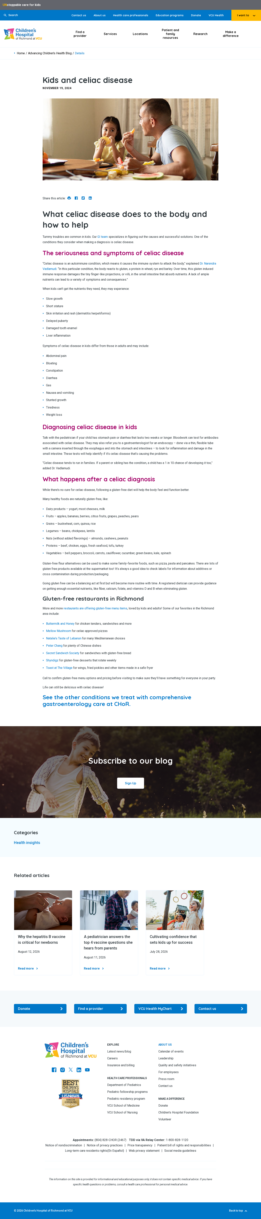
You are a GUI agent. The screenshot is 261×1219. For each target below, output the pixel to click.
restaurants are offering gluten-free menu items (95, 608)
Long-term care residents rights (86, 1150)
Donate (196, 15)
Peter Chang (54, 645)
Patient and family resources (170, 34)
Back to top (236, 1210)
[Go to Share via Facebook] (76, 198)
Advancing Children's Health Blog (50, 53)
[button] (11, 15)
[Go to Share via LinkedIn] (90, 198)
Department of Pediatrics (124, 1085)
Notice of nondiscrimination (63, 1145)
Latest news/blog (119, 1051)
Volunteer (164, 1119)
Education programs (169, 15)
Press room (166, 1079)
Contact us (78, 15)
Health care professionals (130, 15)
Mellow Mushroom (58, 631)
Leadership (165, 1058)
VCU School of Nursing (122, 1112)
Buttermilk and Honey (60, 623)
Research (200, 34)
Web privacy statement (144, 1150)
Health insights (27, 842)
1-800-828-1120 (177, 1140)
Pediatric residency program (126, 1098)
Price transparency (139, 1145)
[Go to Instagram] (62, 1070)
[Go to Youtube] (87, 1070)
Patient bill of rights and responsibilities (184, 1145)
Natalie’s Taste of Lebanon (63, 638)
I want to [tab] (243, 15)
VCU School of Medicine (123, 1105)
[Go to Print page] (69, 198)
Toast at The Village (59, 668)
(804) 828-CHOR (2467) (110, 1140)
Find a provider (80, 34)
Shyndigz (52, 660)
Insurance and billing (121, 1065)
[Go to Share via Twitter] (83, 198)
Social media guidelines (180, 1150)
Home (21, 53)
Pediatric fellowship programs (127, 1092)
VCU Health (216, 15)
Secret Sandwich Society (62, 653)
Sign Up (130, 783)
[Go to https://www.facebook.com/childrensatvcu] (54, 1070)
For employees (168, 1072)
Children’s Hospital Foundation (178, 1112)
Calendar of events (171, 1051)
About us (99, 15)
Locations (140, 34)
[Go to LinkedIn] (79, 1070)
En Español (115, 1150)
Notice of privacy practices (105, 1145)
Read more (26, 968)
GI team (102, 237)
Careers (112, 1058)
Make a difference (231, 34)
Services (110, 34)
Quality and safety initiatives (177, 1065)
